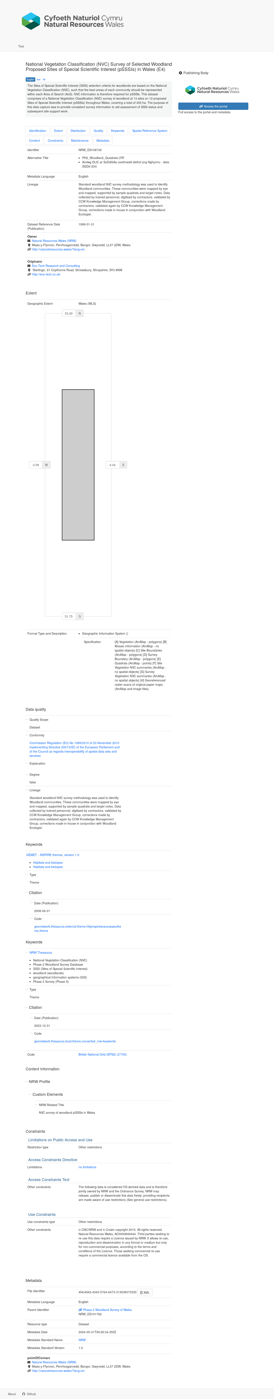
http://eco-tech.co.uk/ (46, 274)
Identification (37, 130)
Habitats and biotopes (48, 862)
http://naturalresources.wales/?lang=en (58, 249)
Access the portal (215, 106)
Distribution (78, 130)
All (44, 79)
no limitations (87, 1167)
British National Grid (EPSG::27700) (103, 1054)
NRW (82, 1340)
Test (21, 46)
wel (38, 79)
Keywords (117, 130)
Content (34, 140)
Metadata (103, 140)
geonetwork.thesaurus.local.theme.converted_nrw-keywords (75, 1041)
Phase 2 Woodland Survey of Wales (107, 1310)
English (30, 79)
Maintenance (80, 140)
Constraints (55, 140)
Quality (98, 130)
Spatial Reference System (149, 130)
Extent (58, 130)
